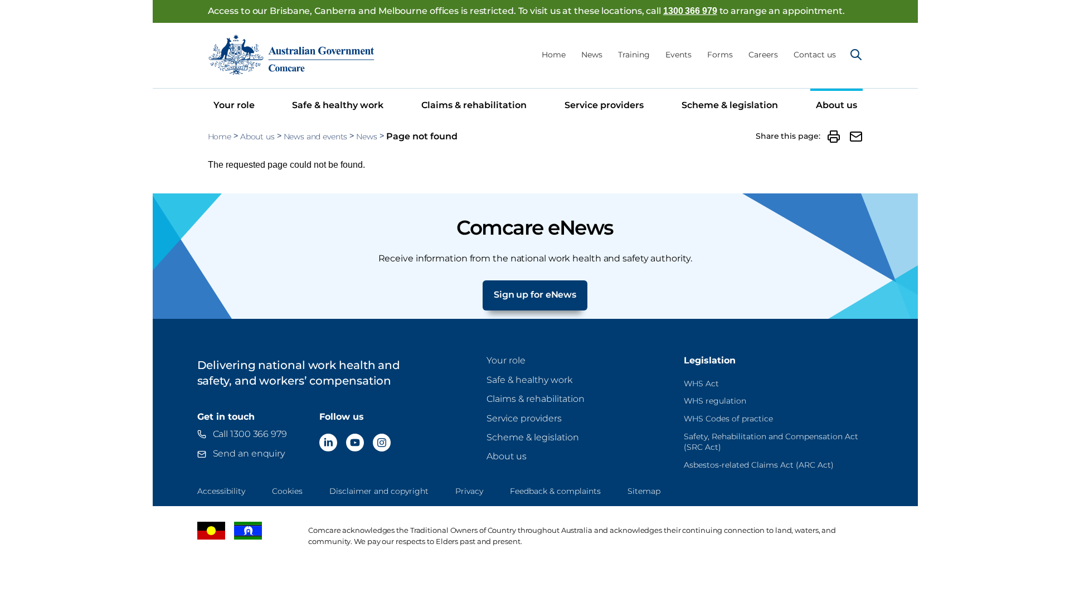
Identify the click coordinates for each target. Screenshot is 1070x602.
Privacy (469, 491)
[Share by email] (856, 136)
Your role (234, 105)
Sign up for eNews (535, 294)
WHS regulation (715, 401)
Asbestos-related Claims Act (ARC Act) (759, 465)
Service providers (604, 105)
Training (634, 55)
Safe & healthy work (337, 105)
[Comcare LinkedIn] (328, 443)
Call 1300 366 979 (250, 434)
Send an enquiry (249, 453)
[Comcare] (291, 54)
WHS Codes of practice (728, 419)
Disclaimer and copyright (379, 491)
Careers (763, 55)
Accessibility (221, 491)
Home (554, 55)
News (591, 55)
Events (678, 55)
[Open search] (856, 54)
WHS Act (701, 383)
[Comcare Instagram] (382, 443)
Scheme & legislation (730, 105)
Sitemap (644, 491)
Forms (720, 55)
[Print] (833, 136)
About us (836, 105)
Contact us (815, 55)
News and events (316, 137)
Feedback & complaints (555, 491)
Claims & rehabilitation (474, 105)
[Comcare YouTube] (355, 443)
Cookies (287, 491)
